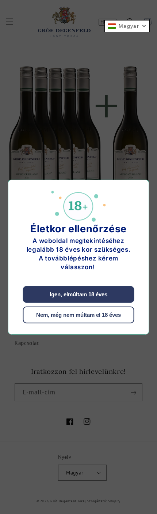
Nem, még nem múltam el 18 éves (78, 315)
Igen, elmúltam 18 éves (78, 294)
